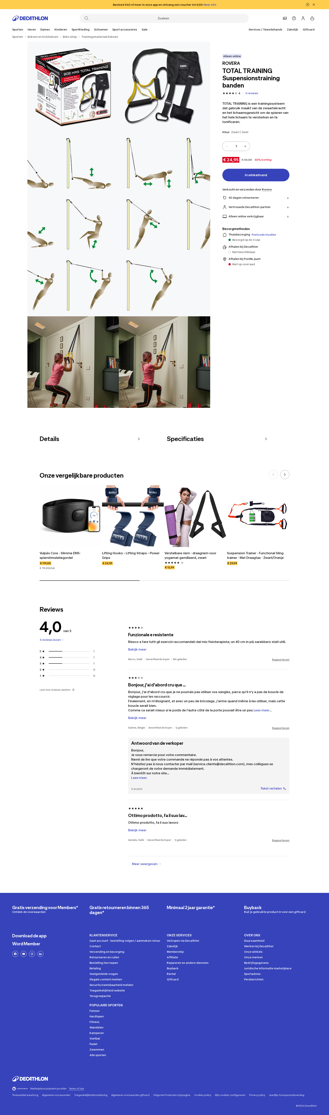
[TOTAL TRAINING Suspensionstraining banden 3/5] (118, 224)
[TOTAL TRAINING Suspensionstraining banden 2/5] (73, 87)
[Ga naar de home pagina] (30, 18)
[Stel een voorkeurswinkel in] (284, 18)
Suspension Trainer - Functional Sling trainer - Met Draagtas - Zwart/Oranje (255, 555)
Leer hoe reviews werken (55, 689)
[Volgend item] (284, 474)
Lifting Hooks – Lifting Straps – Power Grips (131, 555)
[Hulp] (294, 18)
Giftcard (309, 29)
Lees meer (139, 778)
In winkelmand (256, 175)
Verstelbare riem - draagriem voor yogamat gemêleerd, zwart (190, 555)
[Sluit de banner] (314, 5)
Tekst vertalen (271, 788)
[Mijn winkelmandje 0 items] (312, 18)
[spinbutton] (236, 146)
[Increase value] (245, 146)
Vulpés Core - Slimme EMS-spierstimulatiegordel (60, 555)
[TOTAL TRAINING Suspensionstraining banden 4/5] (73, 362)
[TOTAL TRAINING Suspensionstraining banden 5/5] (164, 362)
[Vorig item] (273, 474)
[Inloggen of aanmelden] (303, 18)
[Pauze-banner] (308, 5)
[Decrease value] (227, 146)
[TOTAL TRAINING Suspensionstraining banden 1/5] (164, 87)
